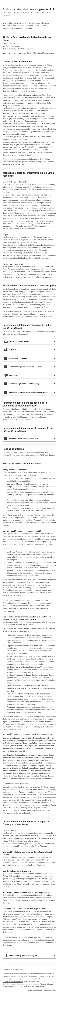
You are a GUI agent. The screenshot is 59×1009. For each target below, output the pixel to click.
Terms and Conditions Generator (34, 986)
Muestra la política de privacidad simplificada (41, 990)
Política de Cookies (47, 455)
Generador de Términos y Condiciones (41, 976)
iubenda (5, 979)
